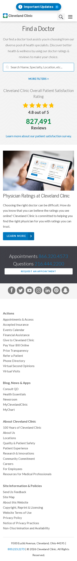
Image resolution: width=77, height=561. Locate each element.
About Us (9, 433)
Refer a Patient (13, 356)
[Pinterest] (56, 291)
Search (61, 16)
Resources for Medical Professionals (27, 474)
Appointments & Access (18, 319)
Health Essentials (14, 394)
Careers (8, 464)
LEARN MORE (16, 236)
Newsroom (10, 399)
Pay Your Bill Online (16, 345)
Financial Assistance (16, 335)
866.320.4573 (53, 256)
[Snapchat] (65, 291)
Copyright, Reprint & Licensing (23, 507)
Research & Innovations (18, 453)
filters (42, 79)
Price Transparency (15, 350)
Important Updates (38, 7)
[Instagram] (38, 291)
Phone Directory (14, 361)
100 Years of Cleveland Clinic (22, 427)
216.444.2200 (49, 264)
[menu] (70, 16)
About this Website (15, 502)
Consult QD (11, 389)
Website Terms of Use (17, 513)
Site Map (9, 497)
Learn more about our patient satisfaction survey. (38, 136)
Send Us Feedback (14, 492)
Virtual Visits (11, 371)
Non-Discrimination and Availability (26, 528)
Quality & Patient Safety (19, 443)
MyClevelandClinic (15, 404)
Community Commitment (19, 459)
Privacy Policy (12, 518)
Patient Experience (15, 448)
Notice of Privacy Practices (21, 523)
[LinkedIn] (47, 291)
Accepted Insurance (16, 324)
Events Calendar (13, 330)
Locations (9, 438)
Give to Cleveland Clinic (18, 340)
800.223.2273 (16, 549)
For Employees (12, 469)
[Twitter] (20, 291)
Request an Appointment (38, 271)
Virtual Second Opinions (19, 366)
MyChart (9, 410)
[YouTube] (29, 291)
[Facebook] (11, 291)
